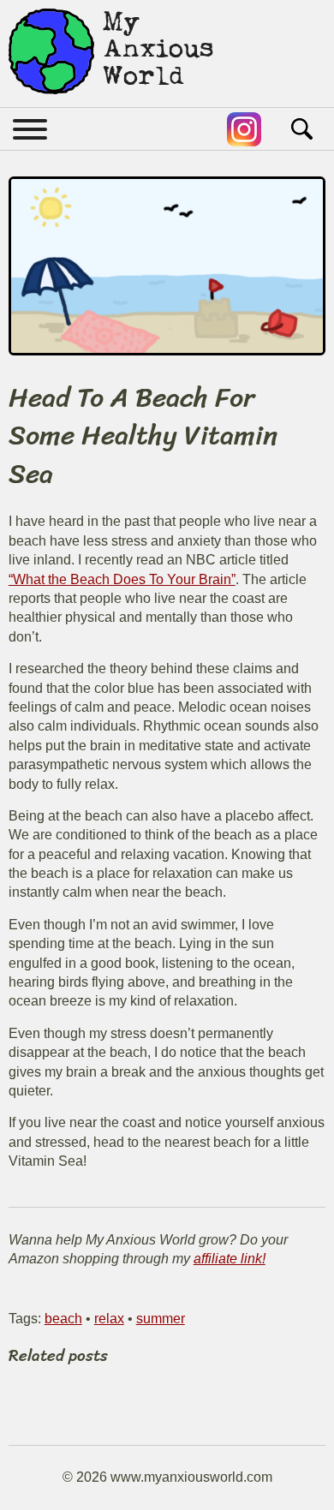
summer (160, 1318)
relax (109, 1318)
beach (63, 1318)
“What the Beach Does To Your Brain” (122, 579)
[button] (36, 129)
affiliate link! (229, 1258)
